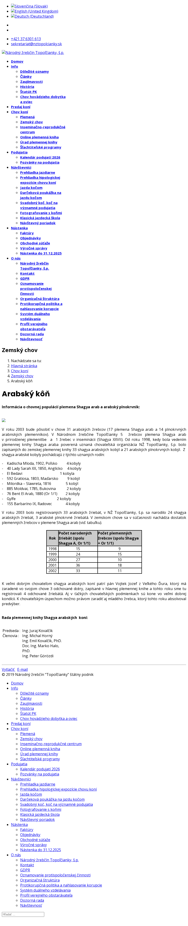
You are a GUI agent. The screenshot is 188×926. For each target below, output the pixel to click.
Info (14, 66)
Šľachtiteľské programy (40, 147)
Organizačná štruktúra (39, 298)
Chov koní (19, 111)
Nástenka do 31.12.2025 (41, 253)
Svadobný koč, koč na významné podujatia (56, 804)
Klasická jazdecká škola (40, 217)
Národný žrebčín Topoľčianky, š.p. (49, 859)
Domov (17, 61)
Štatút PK (28, 91)
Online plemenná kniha (39, 137)
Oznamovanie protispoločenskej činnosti (36, 288)
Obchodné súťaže (35, 243)
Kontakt (27, 273)
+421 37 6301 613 (26, 38)
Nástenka (19, 228)
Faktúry (27, 233)
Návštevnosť (31, 339)
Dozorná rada (32, 334)
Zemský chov (31, 122)
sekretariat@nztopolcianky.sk (36, 43)
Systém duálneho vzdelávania (45, 890)
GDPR (24, 278)
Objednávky (30, 238)
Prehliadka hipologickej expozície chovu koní (58, 789)
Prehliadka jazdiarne (37, 172)
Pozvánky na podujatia (39, 162)
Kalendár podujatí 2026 (40, 157)
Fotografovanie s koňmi (41, 212)
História (27, 86)
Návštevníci (21, 167)
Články (26, 76)
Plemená (27, 117)
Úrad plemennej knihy (38, 142)
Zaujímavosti (31, 81)
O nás (16, 258)
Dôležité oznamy (34, 71)
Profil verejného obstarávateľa (46, 895)
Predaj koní (20, 106)
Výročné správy (33, 248)
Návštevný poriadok (37, 223)
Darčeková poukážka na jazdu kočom (52, 799)
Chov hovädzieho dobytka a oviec (48, 718)
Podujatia (19, 152)
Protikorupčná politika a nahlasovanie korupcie (61, 885)
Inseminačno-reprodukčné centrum (51, 743)
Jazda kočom (31, 187)
